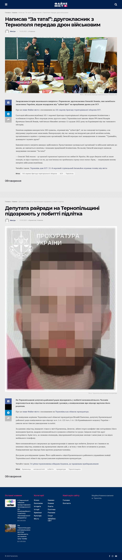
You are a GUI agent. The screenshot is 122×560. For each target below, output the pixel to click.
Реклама (51, 513)
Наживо (51, 500)
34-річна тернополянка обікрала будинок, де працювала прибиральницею (64, 463)
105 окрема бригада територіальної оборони (39, 173)
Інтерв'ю (37, 506)
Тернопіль (70, 173)
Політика (51, 509)
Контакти (67, 503)
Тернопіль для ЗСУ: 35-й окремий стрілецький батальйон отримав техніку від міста (68, 168)
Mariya (12, 31)
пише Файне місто (31, 109)
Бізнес (36, 500)
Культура (37, 516)
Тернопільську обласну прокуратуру (72, 411)
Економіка (38, 503)
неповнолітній (39, 469)
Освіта (50, 506)
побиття (50, 469)
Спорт (50, 516)
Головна (8, 12)
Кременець (26, 469)
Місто (36, 519)
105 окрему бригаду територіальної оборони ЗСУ (78, 109)
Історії (36, 509)
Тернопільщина (75, 469)
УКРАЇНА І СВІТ (52, 520)
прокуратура (61, 469)
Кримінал (32, 220)
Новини (14, 12)
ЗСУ (61, 173)
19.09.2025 (23, 31)
